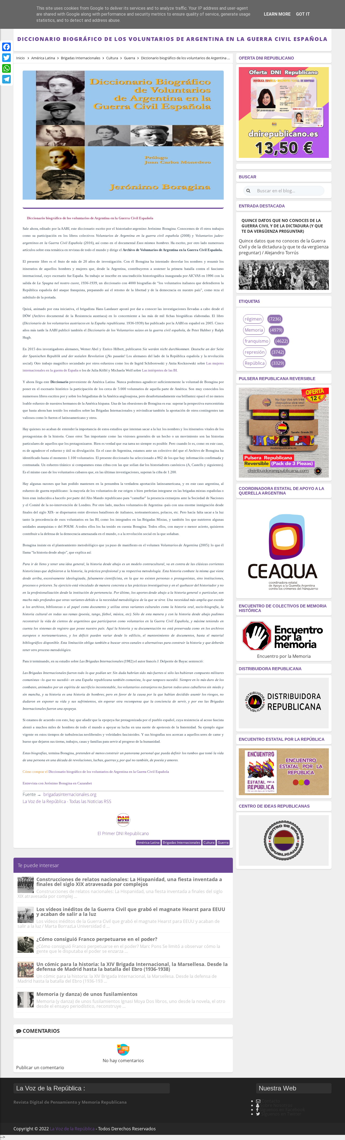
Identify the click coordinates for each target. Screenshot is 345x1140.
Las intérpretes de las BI (159, 370)
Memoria (254, 330)
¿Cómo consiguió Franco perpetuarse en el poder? (96, 939)
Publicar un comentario (40, 1068)
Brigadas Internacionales (181, 842)
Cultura (209, 842)
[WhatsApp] (6, 68)
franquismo (256, 341)
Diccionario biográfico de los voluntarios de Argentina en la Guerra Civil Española (109, 772)
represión (255, 352)
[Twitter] (6, 57)
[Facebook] (6, 46)
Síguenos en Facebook (282, 1110)
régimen (253, 319)
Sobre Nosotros (276, 1105)
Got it (303, 14)
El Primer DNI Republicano (123, 833)
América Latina (148, 842)
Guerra (223, 842)
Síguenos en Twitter (281, 1114)
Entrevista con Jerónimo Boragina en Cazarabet (57, 783)
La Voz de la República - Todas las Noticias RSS (67, 801)
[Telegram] (6, 79)
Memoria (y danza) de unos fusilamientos (86, 994)
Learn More (277, 14)
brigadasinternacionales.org (69, 794)
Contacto (270, 1101)
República (255, 363)
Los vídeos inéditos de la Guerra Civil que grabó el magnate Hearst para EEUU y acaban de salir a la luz (130, 911)
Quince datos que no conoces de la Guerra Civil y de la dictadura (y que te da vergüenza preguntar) (282, 226)
